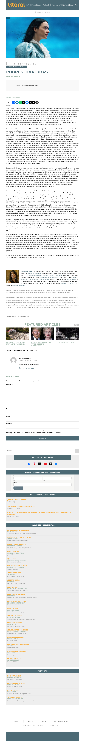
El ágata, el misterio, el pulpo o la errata (19, 693)
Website (9, 423)
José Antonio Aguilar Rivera (19, 537)
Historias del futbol (12, 662)
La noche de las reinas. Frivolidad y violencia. (16, 343)
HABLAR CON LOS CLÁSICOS (16, 583)
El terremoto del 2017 (65, 342)
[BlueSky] (56, 464)
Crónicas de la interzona (17, 589)
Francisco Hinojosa (15, 637)
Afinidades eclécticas (15, 553)
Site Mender (54, 734)
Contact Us (54, 725)
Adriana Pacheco (14, 573)
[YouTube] (45, 464)
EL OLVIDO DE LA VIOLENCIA (16, 633)
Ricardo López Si (14, 658)
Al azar (10, 646)
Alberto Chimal (13, 580)
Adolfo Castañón (14, 616)
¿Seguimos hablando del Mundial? (17, 590)
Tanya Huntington (14, 697)
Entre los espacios (21, 63)
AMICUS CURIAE (12, 539)
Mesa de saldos (13, 684)
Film (8, 18)
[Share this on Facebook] (13, 102)
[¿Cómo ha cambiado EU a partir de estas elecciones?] (42, 333)
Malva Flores (12, 690)
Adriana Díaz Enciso (14, 508)
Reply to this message (26, 368)
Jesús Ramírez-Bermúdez (17, 630)
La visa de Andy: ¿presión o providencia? (19, 548)
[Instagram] (34, 464)
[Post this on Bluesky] (27, 102)
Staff (16, 721)
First (14, 480)
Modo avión (11, 624)
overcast (11, 596)
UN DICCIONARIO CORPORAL (16, 631)
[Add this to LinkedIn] (17, 102)
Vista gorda (11, 653)
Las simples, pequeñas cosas (16, 626)
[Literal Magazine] (16, 5)
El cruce (10, 581)
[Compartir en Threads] (23, 102)
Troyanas (11, 574)
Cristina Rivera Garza (16, 594)
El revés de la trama (15, 567)
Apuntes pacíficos (12, 569)
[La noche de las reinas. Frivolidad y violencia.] (17, 333)
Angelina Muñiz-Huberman (18, 644)
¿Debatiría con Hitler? (16, 500)
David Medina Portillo (16, 683)
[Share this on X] (30, 102)
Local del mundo (13, 617)
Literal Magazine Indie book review (33, 725)
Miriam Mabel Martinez (16, 651)
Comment (10, 384)
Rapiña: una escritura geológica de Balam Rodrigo (22, 597)
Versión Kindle (71, 279)
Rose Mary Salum (27, 271)
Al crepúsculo (13, 660)
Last (44, 480)
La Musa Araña (12, 638)
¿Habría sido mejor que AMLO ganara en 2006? (21, 533)
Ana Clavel (11, 558)
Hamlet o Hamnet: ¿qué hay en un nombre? (20, 701)
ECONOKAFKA (12, 531)
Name (8, 409)
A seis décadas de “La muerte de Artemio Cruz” (21, 619)
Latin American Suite (15, 699)
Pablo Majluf (12, 502)
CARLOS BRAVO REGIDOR (16, 544)
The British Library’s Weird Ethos (21, 506)
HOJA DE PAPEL (12, 640)
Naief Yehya (12, 587)
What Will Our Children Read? (16, 576)
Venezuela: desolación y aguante (17, 612)
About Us (30, 721)
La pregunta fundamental (14, 679)
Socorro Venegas (14, 623)
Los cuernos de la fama (14, 562)
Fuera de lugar (13, 610)
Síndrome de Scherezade (16, 560)
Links (44, 721)
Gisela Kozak (12, 608)
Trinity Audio (27, 85)
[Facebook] (29, 464)
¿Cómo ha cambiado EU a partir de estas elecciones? (41, 344)
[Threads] (50, 464)
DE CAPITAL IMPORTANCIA (16, 603)
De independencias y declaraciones (18, 540)
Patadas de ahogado (13, 605)
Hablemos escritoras (67, 283)
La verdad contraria (15, 546)
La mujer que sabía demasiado (16, 655)
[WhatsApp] (20, 102)
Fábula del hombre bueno (14, 686)
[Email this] (33, 102)
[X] (40, 464)
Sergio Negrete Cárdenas (18, 530)
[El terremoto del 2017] (67, 333)
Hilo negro (11, 692)
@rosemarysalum (19, 285)
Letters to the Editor (61, 721)
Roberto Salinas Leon (16, 601)
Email (8, 416)
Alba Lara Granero (14, 516)
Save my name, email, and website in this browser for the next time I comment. (34, 432)
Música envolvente (13, 647)
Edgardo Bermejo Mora (17, 566)
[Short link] (37, 102)
